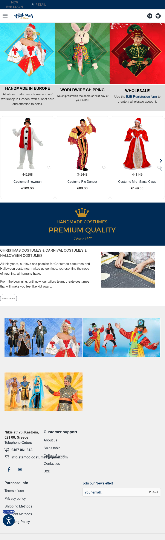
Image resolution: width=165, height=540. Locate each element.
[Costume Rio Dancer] (82, 143)
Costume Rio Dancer (82, 181)
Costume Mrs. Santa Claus (137, 181)
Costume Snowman (27, 181)
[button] (49, 167)
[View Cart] (159, 15)
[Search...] (148, 15)
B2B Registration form (141, 96)
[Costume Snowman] (27, 143)
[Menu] (5, 15)
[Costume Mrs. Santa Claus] (137, 143)
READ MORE (8, 298)
